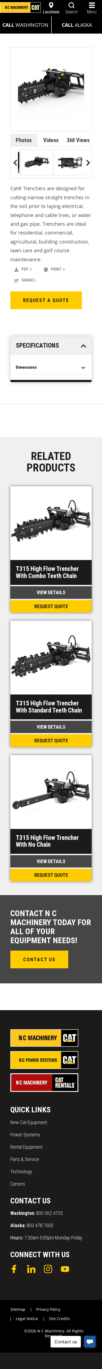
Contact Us (39, 959)
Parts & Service (24, 1159)
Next (87, 163)
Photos (24, 140)
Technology (21, 1171)
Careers (17, 1184)
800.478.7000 (31, 1225)
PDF (25, 269)
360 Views (78, 140)
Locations (51, 11)
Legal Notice (27, 1318)
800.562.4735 (36, 1213)
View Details (51, 592)
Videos (51, 140)
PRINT (56, 269)
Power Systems (25, 1135)
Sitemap (17, 1309)
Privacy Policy (48, 1309)
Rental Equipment (26, 1147)
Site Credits (59, 1318)
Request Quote (51, 606)
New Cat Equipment (28, 1122)
